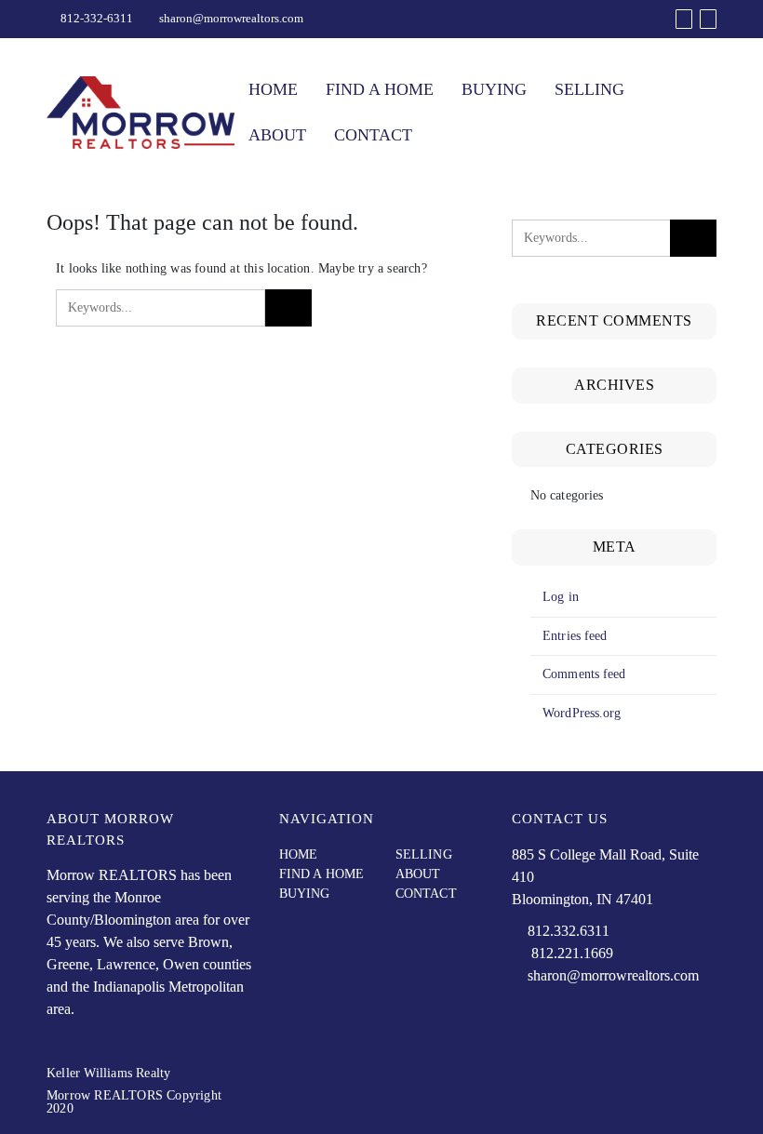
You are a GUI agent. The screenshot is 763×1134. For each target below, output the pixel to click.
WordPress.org (581, 713)
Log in (560, 597)
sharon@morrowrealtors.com (231, 18)
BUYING (494, 89)
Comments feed (583, 674)
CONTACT (373, 135)
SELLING (589, 89)
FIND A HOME (380, 89)
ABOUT (277, 135)
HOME (273, 89)
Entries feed (574, 636)
